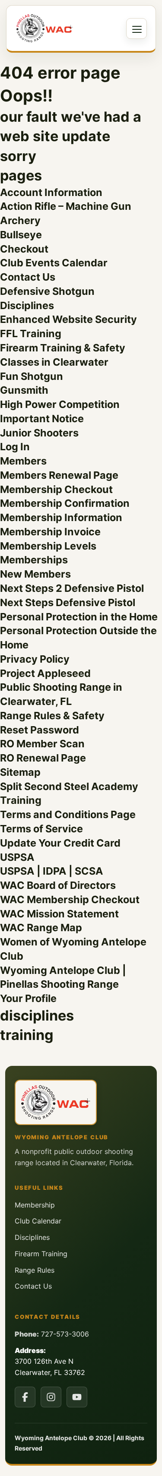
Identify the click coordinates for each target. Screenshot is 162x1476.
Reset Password (39, 730)
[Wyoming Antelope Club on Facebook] (25, 1397)
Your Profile (28, 998)
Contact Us (27, 277)
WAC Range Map (41, 927)
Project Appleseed (45, 673)
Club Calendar (38, 1221)
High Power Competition (60, 404)
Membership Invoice (50, 531)
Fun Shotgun (31, 376)
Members (23, 461)
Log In (15, 446)
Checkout (24, 249)
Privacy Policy (35, 659)
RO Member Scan (42, 743)
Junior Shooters (39, 433)
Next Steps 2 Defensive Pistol (72, 588)
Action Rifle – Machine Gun (65, 206)
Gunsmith (24, 390)
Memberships (34, 559)
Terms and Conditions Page (68, 814)
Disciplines (27, 305)
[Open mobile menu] (136, 28)
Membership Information (61, 517)
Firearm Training (41, 1253)
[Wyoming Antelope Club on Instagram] (51, 1397)
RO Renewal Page (43, 758)
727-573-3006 (65, 1334)
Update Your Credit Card (60, 843)
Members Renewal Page (59, 475)
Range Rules (34, 1270)
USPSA (17, 857)
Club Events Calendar (54, 262)
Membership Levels (48, 546)
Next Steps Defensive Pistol (67, 602)
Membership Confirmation (65, 503)
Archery (20, 220)
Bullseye (21, 234)
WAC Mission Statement (59, 913)
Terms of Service (41, 828)
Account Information (51, 192)
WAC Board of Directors (58, 885)
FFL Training (30, 333)
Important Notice (42, 418)
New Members (35, 574)
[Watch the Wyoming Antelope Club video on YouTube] (77, 1397)
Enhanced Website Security (68, 319)
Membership (35, 1205)
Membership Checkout (56, 489)
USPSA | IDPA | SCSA (51, 871)
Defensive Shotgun (47, 291)
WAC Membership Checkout (70, 899)
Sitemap (20, 772)
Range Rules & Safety (52, 715)
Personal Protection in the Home (79, 616)
